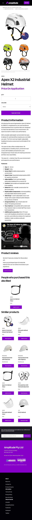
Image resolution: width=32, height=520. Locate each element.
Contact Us (8, 484)
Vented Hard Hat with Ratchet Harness (7, 359)
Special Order (16, 113)
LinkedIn (7, 502)
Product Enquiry (9, 487)
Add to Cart (16, 307)
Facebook (7, 507)
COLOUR (3, 103)
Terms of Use (8, 491)
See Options (8, 338)
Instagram (8, 510)
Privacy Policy (8, 494)
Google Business (9, 505)
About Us (7, 481)
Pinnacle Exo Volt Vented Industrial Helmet (23, 386)
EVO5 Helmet (22, 412)
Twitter (7, 513)
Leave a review (8, 270)
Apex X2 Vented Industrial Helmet (7, 331)
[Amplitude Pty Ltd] (11, 2)
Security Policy (9, 497)
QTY (2, 94)
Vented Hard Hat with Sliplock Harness (23, 359)
